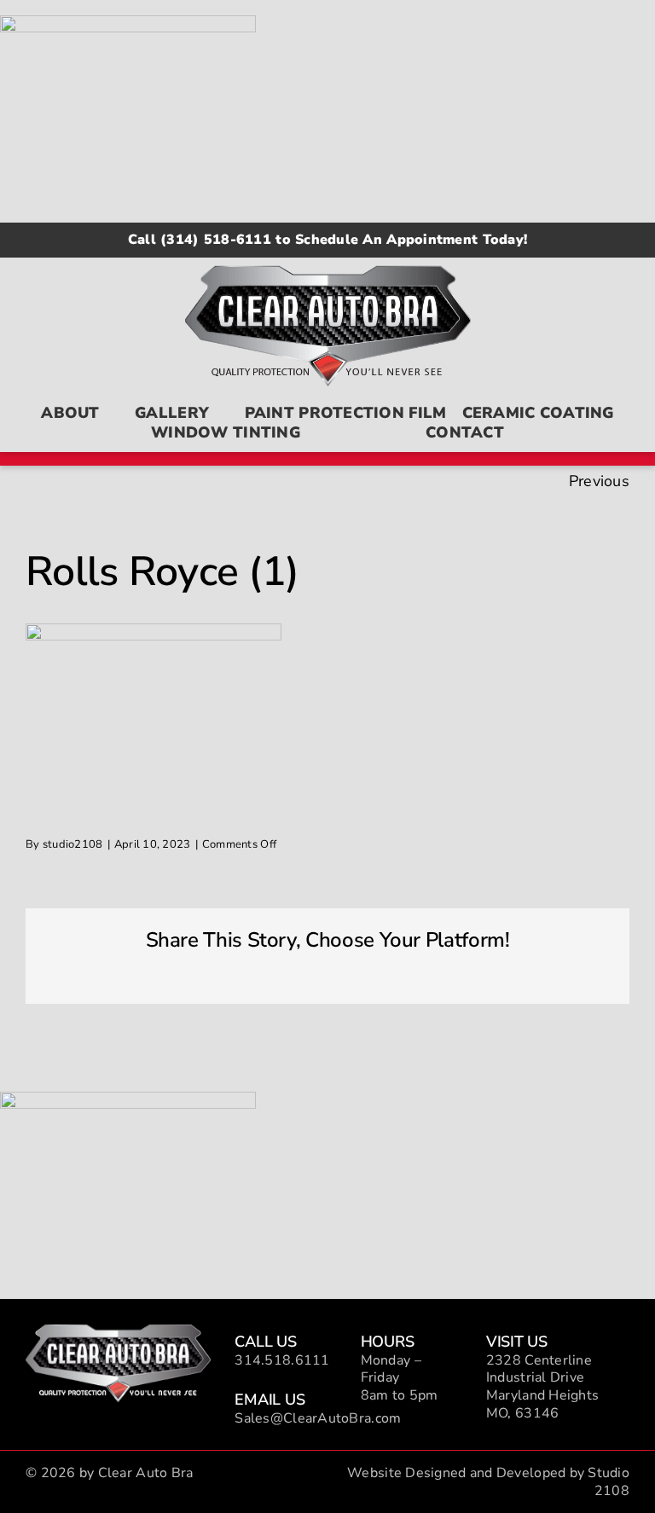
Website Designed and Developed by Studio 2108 (488, 1482)
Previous (599, 481)
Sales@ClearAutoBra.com (318, 1418)
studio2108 (73, 844)
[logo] (118, 1332)
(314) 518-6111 (215, 239)
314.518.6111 (282, 1360)
